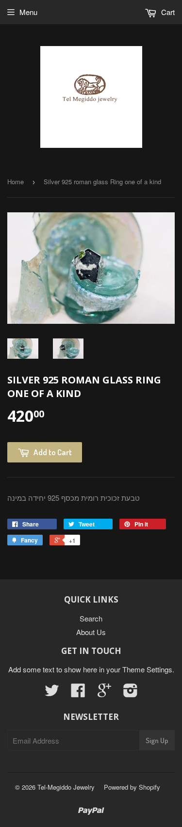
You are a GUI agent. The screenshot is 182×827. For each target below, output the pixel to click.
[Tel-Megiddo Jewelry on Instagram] (130, 693)
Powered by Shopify (132, 787)
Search (91, 618)
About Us (91, 632)
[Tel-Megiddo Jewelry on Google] (104, 693)
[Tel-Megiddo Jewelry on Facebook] (78, 693)
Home (15, 181)
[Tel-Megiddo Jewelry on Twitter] (52, 693)
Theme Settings (147, 669)
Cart (167, 12)
